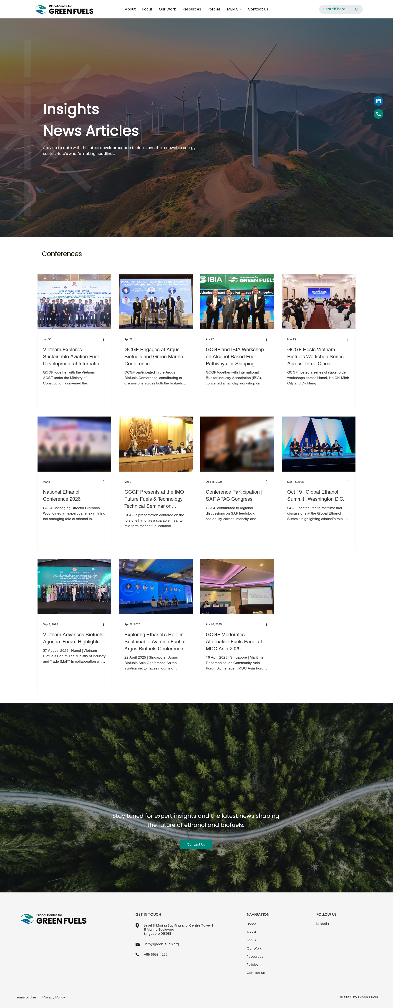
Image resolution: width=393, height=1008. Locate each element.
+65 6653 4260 (156, 954)
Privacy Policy (53, 997)
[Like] (378, 114)
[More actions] (105, 339)
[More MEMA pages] (240, 9)
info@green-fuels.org (162, 944)
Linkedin (322, 923)
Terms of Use (25, 997)
